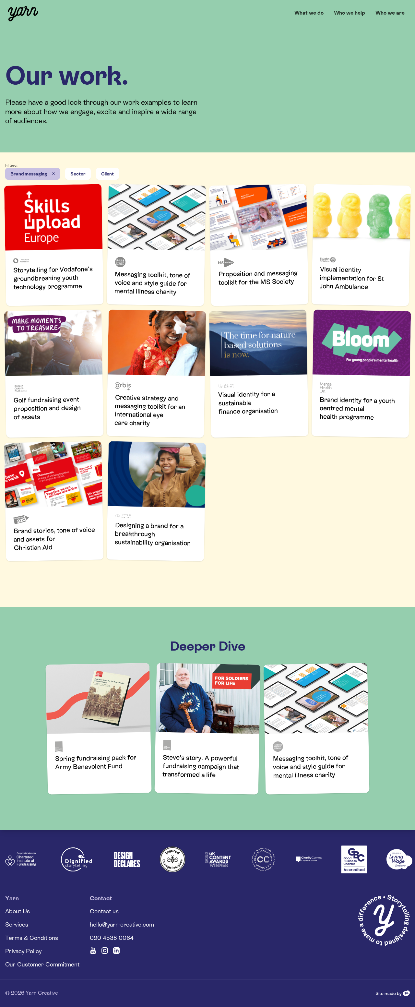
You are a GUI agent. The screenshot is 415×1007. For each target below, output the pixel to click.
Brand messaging (28, 173)
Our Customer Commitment (42, 964)
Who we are (390, 13)
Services (16, 924)
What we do (309, 13)
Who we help (349, 13)
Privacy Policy (23, 951)
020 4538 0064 (112, 937)
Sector (78, 173)
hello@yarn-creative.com (122, 924)
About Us (17, 911)
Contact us (104, 911)
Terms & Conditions (31, 937)
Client (107, 173)
